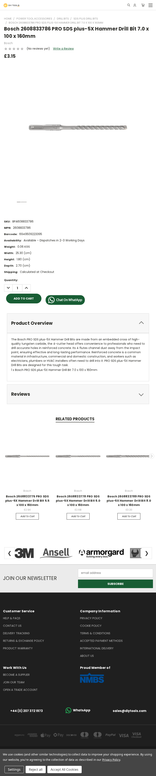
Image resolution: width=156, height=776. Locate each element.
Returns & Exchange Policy (23, 641)
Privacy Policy (91, 618)
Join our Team (13, 682)
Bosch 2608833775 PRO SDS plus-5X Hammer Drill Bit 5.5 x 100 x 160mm (27, 500)
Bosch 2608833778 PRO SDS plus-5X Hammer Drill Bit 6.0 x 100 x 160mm (78, 500)
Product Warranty (18, 648)
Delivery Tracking (16, 633)
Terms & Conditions (95, 633)
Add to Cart (27, 516)
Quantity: (11, 280)
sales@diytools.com (129, 711)
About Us (87, 656)
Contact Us (12, 626)
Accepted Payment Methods (101, 641)
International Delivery (97, 648)
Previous (4, 456)
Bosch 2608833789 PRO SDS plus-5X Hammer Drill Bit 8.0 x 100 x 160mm (129, 500)
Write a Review (63, 49)
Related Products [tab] (75, 419)
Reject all (35, 769)
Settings (14, 769)
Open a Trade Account (20, 690)
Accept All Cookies (64, 769)
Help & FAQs (11, 618)
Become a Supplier (16, 675)
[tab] (78, 323)
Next (151, 456)
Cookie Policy (91, 626)
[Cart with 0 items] (143, 5)
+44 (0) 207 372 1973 (26, 711)
